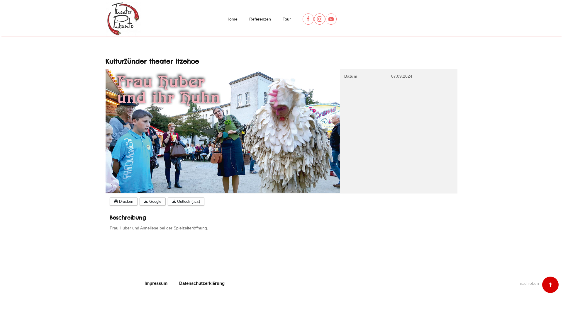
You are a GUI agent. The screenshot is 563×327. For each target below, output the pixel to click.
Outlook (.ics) (188, 201)
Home (232, 19)
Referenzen (260, 19)
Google (154, 201)
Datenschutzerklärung (202, 283)
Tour (287, 19)
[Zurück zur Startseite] (123, 19)
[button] (550, 285)
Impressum (156, 283)
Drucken (125, 201)
